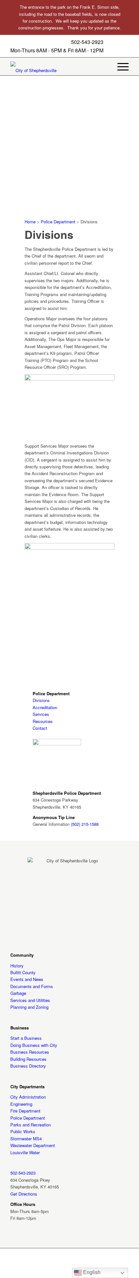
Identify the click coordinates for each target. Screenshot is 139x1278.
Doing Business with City (33, 1045)
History (17, 966)
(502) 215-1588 (85, 824)
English (91, 1272)
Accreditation (45, 707)
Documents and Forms (31, 986)
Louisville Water (25, 1152)
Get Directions (23, 1194)
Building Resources (28, 1059)
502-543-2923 (87, 42)
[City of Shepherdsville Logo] (42, 70)
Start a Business (26, 1038)
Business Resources (29, 1052)
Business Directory (28, 1066)
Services (41, 714)
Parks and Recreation (30, 1125)
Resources (43, 721)
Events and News (26, 979)
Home (30, 221)
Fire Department (25, 1111)
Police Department (58, 221)
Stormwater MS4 (26, 1138)
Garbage (18, 993)
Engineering (21, 1104)
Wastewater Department (32, 1145)
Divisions (41, 700)
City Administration (28, 1097)
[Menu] (120, 66)
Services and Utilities (30, 1000)
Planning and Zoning (29, 1007)
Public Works (22, 1131)
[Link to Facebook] (69, 1270)
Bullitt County (23, 972)
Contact (40, 728)
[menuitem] (120, 66)
